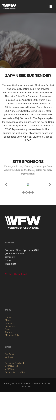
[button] (6, 184)
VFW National (11, 366)
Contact (8, 332)
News (7, 329)
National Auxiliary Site (15, 372)
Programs (9, 323)
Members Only (12, 335)
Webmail (9, 357)
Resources (10, 326)
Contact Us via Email (16, 274)
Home (8, 317)
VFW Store (10, 369)
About (8, 320)
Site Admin (10, 354)
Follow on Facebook (14, 363)
